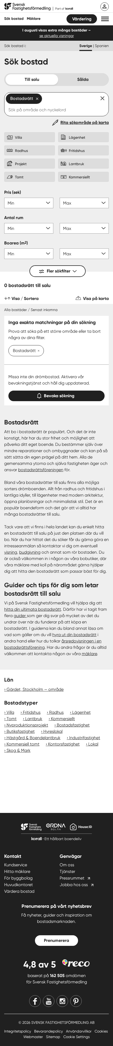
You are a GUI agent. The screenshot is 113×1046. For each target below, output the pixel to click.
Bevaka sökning (59, 395)
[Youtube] (48, 1001)
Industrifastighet (84, 737)
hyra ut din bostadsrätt (74, 634)
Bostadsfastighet (73, 725)
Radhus (56, 712)
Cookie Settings (76, 1037)
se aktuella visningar (56, 36)
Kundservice (15, 864)
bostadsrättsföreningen (40, 469)
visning (10, 552)
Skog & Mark (18, 750)
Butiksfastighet (21, 731)
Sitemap (53, 1037)
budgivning (29, 552)
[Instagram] (62, 1001)
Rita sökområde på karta (84, 122)
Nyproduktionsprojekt (27, 725)
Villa (10, 712)
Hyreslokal (53, 731)
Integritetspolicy (18, 1031)
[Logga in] (104, 6)
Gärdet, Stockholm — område (35, 689)
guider (20, 615)
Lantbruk (33, 718)
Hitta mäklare (17, 871)
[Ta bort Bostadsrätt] (37, 351)
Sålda (83, 79)
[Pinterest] (76, 1001)
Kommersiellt (63, 718)
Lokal (93, 744)
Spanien (102, 46)
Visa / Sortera (25, 298)
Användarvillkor (79, 1031)
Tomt (12, 718)
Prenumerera (56, 940)
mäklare (89, 653)
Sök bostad (14, 18)
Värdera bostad (19, 891)
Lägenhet (81, 712)
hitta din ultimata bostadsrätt (32, 609)
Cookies (101, 1031)
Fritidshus (31, 712)
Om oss (67, 864)
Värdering (81, 18)
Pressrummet (72, 878)
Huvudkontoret (18, 884)
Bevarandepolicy (49, 1031)
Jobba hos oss (74, 884)
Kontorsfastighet (64, 744)
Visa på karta (96, 298)
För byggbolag (18, 878)
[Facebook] (35, 1001)
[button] (105, 19)
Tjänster (67, 871)
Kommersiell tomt (23, 744)
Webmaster (33, 1037)
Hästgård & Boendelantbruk (33, 737)
